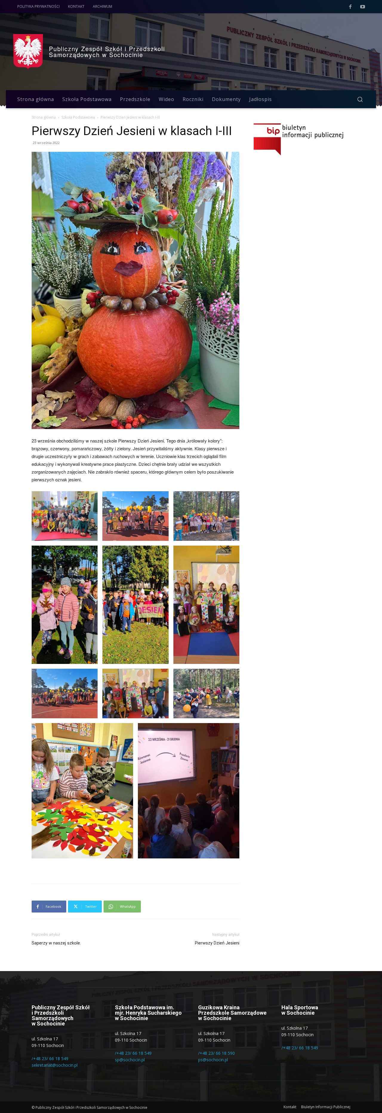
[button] (360, 99)
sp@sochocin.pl (130, 1060)
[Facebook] (350, 7)
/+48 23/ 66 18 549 (50, 1058)
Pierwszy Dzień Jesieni (217, 943)
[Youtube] (362, 7)
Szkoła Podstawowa (78, 117)
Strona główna (44, 117)
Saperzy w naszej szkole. (56, 943)
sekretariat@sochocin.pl (55, 1065)
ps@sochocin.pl (213, 1060)
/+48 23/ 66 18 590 (216, 1053)
